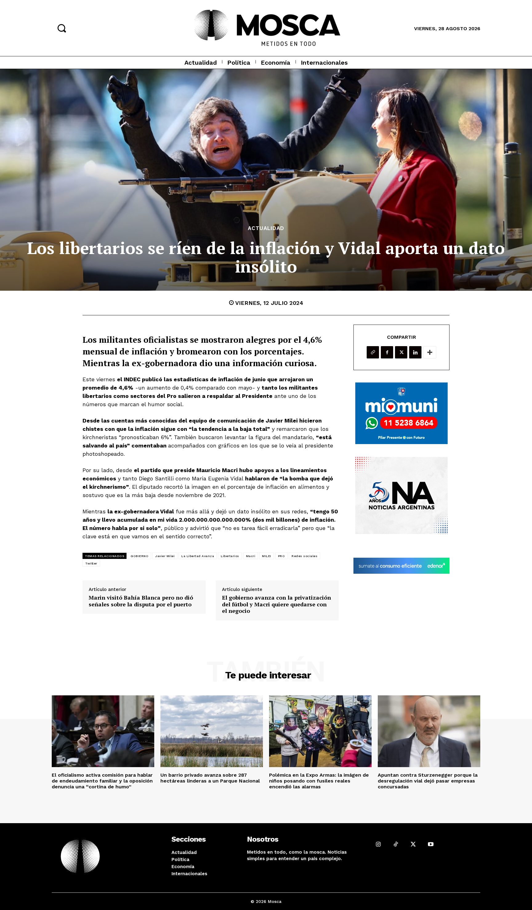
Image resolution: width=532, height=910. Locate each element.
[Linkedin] (415, 352)
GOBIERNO (139, 556)
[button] (61, 28)
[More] (429, 352)
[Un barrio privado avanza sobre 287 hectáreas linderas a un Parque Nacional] (211, 731)
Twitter (91, 563)
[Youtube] (430, 844)
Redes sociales (304, 556)
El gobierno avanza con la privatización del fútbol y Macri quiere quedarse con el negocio (276, 604)
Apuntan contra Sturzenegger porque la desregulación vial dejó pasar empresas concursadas (428, 781)
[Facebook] (387, 352)
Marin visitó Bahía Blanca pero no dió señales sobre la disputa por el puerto (141, 601)
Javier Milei (165, 556)
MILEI (266, 556)
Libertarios (230, 556)
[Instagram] (378, 844)
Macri (251, 556)
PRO (281, 556)
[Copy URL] (373, 352)
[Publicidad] (401, 413)
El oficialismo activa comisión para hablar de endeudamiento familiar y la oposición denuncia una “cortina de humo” (102, 781)
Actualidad (266, 228)
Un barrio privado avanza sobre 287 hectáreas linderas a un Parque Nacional (210, 778)
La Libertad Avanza (197, 556)
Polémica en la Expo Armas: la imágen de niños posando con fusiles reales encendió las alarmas (319, 781)
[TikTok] (396, 844)
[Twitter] (401, 352)
